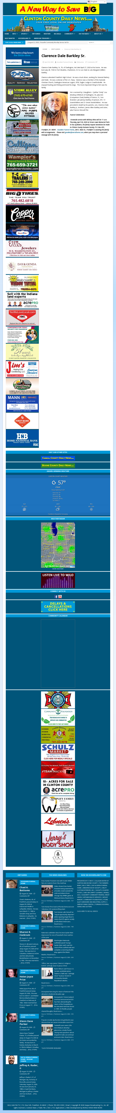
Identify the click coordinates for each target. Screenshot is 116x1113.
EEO (49, 1108)
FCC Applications (58, 1108)
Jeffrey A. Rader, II (29, 1063)
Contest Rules (31, 1108)
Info (14, 34)
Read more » (69, 898)
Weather (47, 34)
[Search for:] (99, 42)
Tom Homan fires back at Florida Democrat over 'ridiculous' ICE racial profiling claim (57, 908)
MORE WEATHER (57, 569)
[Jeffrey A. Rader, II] (11, 1075)
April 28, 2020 (49, 62)
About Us (97, 34)
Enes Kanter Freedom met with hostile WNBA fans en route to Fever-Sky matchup (56, 882)
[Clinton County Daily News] (58, 24)
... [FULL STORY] (30, 918)
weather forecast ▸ (58, 514)
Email (68, 1105)
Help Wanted (10, 38)
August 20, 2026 (27, 1027)
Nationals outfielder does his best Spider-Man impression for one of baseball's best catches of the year (57, 935)
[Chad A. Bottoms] (11, 899)
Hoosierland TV (24, 38)
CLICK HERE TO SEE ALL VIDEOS (87, 911)
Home (7, 34)
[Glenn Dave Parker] (11, 1031)
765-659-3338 (59, 1105)
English (94, 2)
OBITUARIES (22, 875)
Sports (24, 34)
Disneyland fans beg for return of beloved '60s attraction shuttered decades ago (57, 993)
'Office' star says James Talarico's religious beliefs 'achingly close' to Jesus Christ (56, 964)
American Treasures (41, 38)
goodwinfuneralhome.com (74, 132)
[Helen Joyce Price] (11, 988)
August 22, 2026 (27, 894)
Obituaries (36, 34)
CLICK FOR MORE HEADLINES (51, 1048)
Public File (42, 1108)
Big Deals (57, 34)
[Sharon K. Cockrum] (11, 943)
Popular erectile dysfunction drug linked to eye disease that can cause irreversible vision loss (57, 1021)
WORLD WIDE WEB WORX (92, 1108)
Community (68, 34)
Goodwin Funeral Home (65, 62)
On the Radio (84, 34)
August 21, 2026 (27, 938)
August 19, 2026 (27, 1071)
